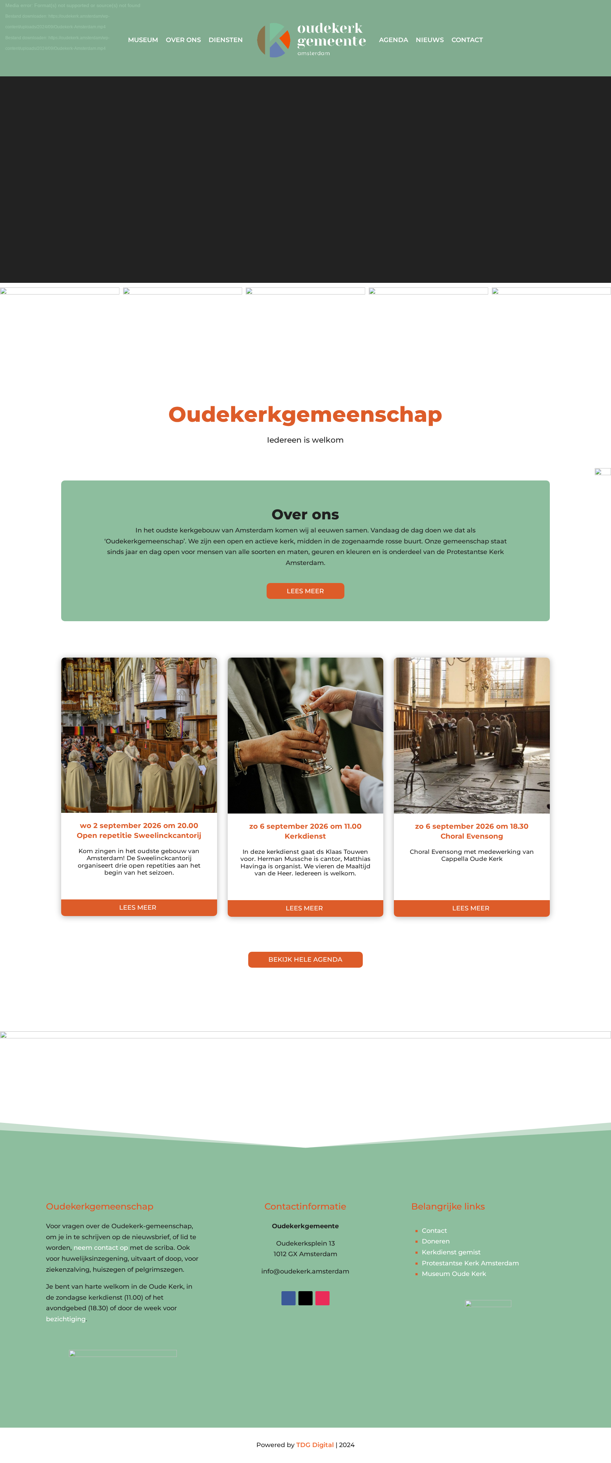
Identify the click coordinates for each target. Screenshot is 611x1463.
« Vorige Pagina (86, 933)
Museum (143, 40)
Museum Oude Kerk (454, 1274)
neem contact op (101, 1248)
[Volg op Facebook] (288, 1298)
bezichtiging (66, 1319)
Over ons (183, 40)
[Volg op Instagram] (322, 1298)
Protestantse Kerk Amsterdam (470, 1263)
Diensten (226, 40)
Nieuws (430, 40)
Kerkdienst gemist (451, 1252)
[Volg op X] (305, 1298)
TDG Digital (315, 1445)
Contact (467, 40)
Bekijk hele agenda (305, 959)
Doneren (436, 1241)
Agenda (393, 40)
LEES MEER (305, 591)
